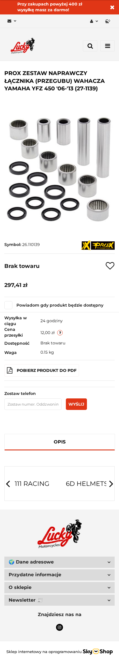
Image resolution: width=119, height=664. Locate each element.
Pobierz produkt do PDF (47, 370)
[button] (108, 21)
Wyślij (76, 404)
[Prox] (98, 245)
